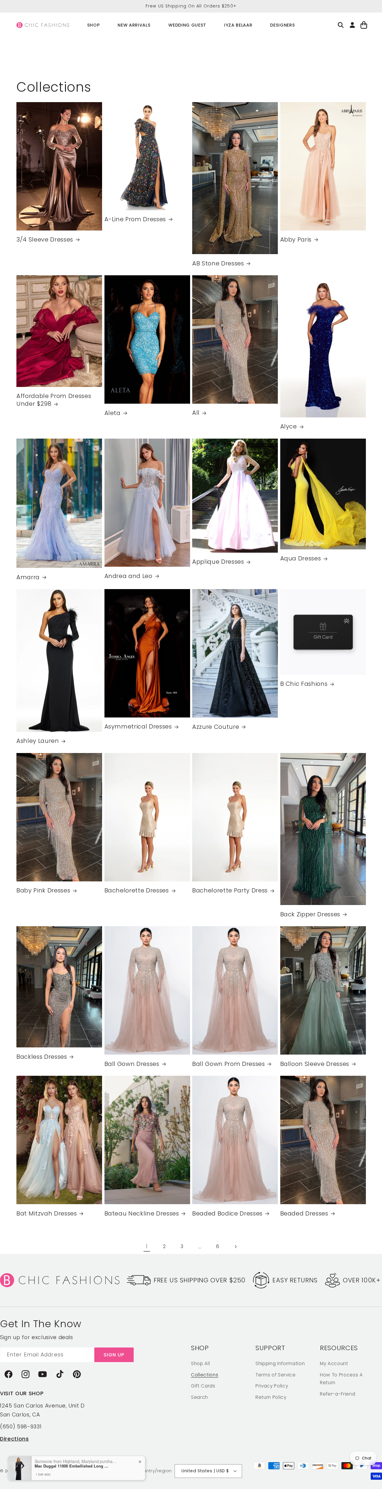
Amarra (28, 577)
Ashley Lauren (37, 741)
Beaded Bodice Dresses (227, 1214)
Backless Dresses (41, 1057)
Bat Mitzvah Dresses (46, 1214)
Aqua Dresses (300, 559)
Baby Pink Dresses (43, 891)
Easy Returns (295, 1280)
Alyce (288, 427)
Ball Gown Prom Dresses (228, 1064)
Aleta (112, 413)
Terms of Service (275, 1375)
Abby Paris (296, 240)
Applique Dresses (218, 562)
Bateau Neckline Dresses (141, 1214)
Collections (204, 1375)
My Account (334, 1363)
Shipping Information (280, 1363)
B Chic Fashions (304, 684)
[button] (93, 25)
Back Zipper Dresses (310, 914)
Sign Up (114, 1354)
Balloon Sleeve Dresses (314, 1064)
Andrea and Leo (128, 576)
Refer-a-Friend (337, 1394)
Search (199, 1397)
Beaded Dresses (304, 1214)
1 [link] (147, 1246)
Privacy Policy (271, 1386)
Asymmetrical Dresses (138, 727)
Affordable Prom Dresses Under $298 (53, 400)
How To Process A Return (341, 1379)
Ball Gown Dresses (131, 1064)
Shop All (200, 1363)
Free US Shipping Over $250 (200, 1280)
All (196, 413)
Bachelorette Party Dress (230, 891)
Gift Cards (203, 1386)
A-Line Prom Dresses (135, 219)
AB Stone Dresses (218, 264)
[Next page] (235, 1246)
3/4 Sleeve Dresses (44, 240)
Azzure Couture (215, 727)
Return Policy (270, 1397)
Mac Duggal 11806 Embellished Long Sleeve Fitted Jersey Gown (72, 1466)
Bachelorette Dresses (136, 891)
